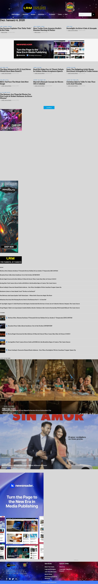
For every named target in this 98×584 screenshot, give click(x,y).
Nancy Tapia (5, 412)
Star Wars (5, 26)
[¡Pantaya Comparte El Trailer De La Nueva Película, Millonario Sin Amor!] (49, 441)
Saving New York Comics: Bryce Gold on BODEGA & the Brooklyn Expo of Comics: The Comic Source (28, 283)
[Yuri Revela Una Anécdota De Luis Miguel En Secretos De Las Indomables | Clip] (49, 386)
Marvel (4, 67)
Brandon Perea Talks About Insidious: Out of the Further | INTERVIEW (20, 275)
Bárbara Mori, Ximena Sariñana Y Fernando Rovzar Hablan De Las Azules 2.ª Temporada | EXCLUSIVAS (29, 271)
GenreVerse (41, 14)
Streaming (10, 26)
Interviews (25, 14)
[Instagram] (16, 579)
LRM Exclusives (16, 14)
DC (1, 92)
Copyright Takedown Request (65, 570)
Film (1, 67)
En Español (52, 14)
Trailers (60, 14)
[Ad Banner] (49, 49)
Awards (35, 67)
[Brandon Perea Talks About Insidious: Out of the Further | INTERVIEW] (2, 326)
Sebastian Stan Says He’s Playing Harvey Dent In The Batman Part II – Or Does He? (23, 299)
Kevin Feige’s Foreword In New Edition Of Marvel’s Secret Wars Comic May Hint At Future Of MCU (28, 279)
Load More (49, 107)
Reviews (33, 14)
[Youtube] (10, 579)
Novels (71, 26)
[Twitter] (13, 579)
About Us (62, 567)
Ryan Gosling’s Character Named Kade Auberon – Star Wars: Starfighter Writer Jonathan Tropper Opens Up (30, 287)
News (2, 26)
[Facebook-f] (7, 579)
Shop (66, 14)
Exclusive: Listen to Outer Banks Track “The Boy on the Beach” (17, 291)
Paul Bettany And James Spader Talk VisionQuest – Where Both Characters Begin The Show (26, 295)
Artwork (69, 67)
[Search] (93, 14)
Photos (8, 92)
